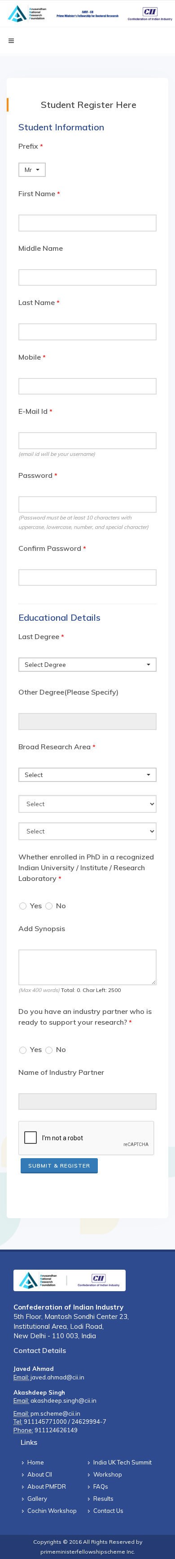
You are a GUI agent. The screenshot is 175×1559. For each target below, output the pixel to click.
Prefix (30, 146)
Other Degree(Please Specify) (68, 691)
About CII (39, 1474)
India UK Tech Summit (122, 1462)
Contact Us (108, 1510)
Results (103, 1498)
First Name (39, 193)
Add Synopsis (41, 928)
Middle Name (40, 248)
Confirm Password (52, 548)
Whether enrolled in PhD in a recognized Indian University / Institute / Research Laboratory (86, 867)
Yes (36, 905)
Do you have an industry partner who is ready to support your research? (85, 1016)
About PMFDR (46, 1486)
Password (37, 475)
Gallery (37, 1498)
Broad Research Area (57, 746)
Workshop (107, 1474)
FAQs (100, 1486)
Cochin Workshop (52, 1510)
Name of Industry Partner (61, 1072)
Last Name (39, 302)
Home (35, 1462)
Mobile (32, 356)
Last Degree (41, 636)
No (61, 905)
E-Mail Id (35, 411)
